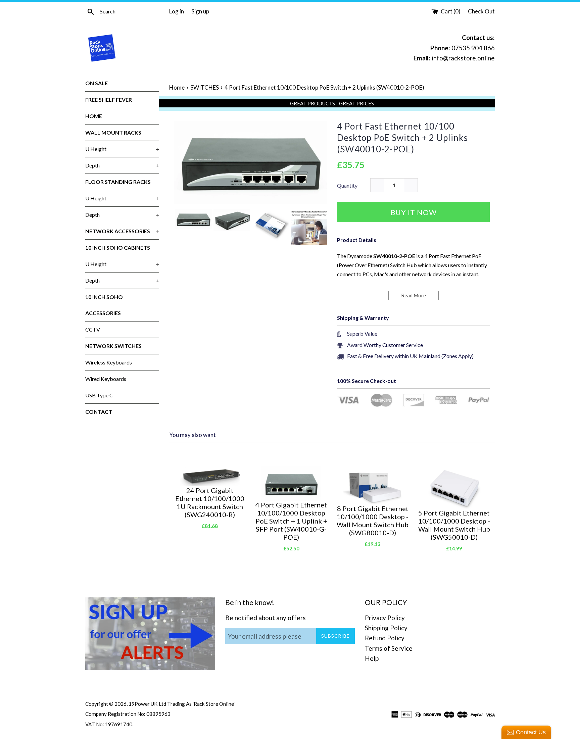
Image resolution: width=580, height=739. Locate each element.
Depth (122, 165)
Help (372, 658)
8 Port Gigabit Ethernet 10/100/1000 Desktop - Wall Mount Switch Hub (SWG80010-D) (372, 520)
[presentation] (168, 228)
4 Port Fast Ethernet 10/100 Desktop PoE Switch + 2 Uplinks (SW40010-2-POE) (402, 137)
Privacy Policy (385, 618)
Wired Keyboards (105, 379)
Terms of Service (389, 648)
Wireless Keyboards (108, 362)
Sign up (200, 11)
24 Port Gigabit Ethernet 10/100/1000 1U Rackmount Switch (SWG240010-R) (209, 502)
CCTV (92, 329)
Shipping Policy (386, 628)
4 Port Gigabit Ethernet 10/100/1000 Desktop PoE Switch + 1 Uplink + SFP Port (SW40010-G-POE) (291, 521)
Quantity (347, 185)
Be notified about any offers (265, 618)
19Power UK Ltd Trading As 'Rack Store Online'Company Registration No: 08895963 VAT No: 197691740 (160, 714)
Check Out (481, 11)
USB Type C (99, 395)
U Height (122, 149)
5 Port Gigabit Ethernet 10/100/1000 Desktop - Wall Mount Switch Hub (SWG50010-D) (454, 525)
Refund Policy (384, 638)
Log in (176, 11)
